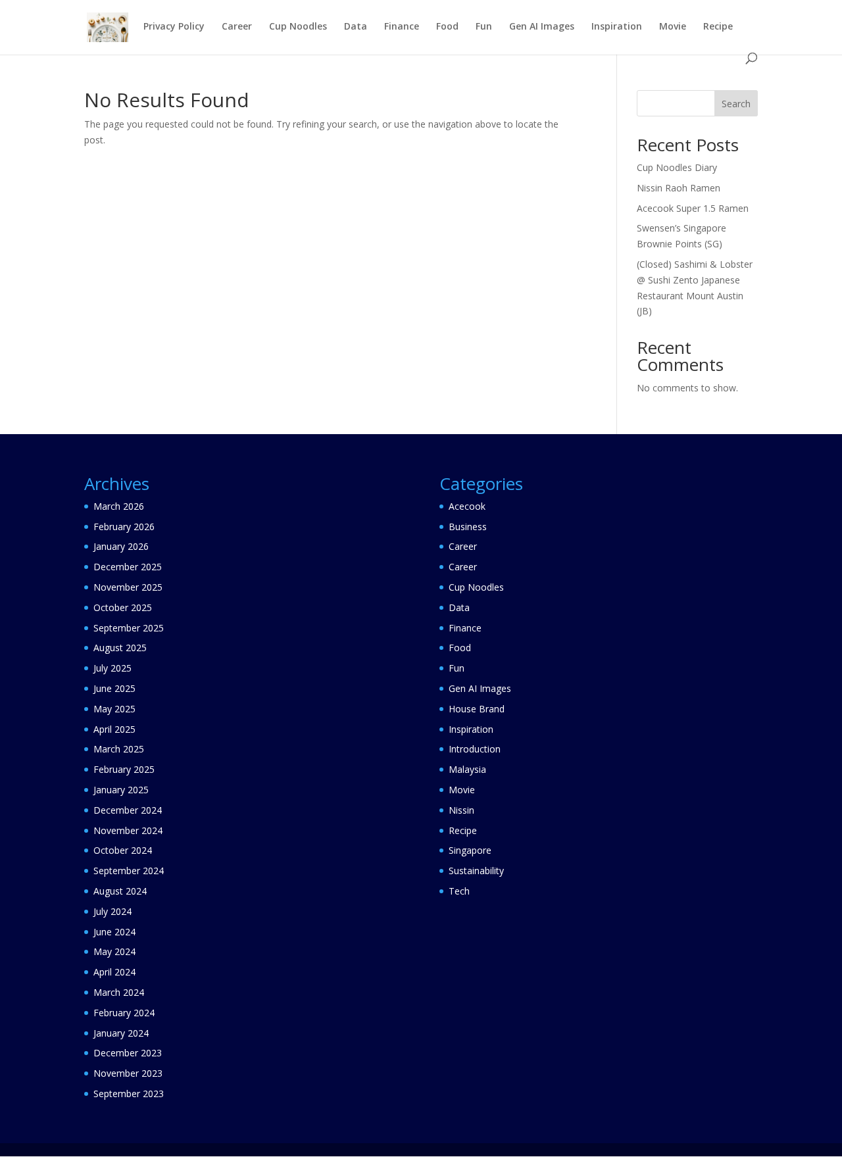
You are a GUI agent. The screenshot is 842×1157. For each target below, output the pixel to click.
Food (447, 27)
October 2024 (122, 850)
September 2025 (128, 628)
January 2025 (121, 789)
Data (355, 27)
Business (468, 526)
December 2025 (127, 566)
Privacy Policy (174, 27)
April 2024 (114, 972)
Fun (484, 27)
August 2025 (120, 647)
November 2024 (127, 830)
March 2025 (118, 749)
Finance (401, 27)
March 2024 (118, 992)
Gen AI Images (541, 27)
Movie (672, 27)
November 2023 (127, 1073)
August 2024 (120, 891)
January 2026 (121, 546)
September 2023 (128, 1093)
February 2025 (124, 769)
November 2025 (127, 587)
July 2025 (112, 668)
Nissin (461, 810)
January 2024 (121, 1033)
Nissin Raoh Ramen (678, 188)
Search (736, 103)
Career (237, 27)
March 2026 (118, 506)
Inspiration (616, 27)
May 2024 (114, 951)
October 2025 (122, 607)
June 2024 (114, 931)
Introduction (475, 749)
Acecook (467, 506)
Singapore (470, 850)
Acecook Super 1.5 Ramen (693, 208)
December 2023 (127, 1052)
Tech (459, 891)
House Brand (477, 708)
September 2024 (128, 870)
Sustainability (476, 870)
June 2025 (114, 688)
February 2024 (124, 1012)
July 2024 (112, 911)
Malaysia (467, 769)
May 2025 (114, 708)
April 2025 (114, 729)
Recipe (718, 27)
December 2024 (127, 810)
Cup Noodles (298, 27)
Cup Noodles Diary (677, 167)
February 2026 (124, 526)
